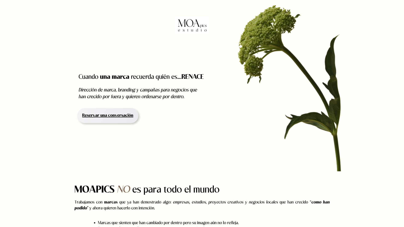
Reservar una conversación (107, 115)
